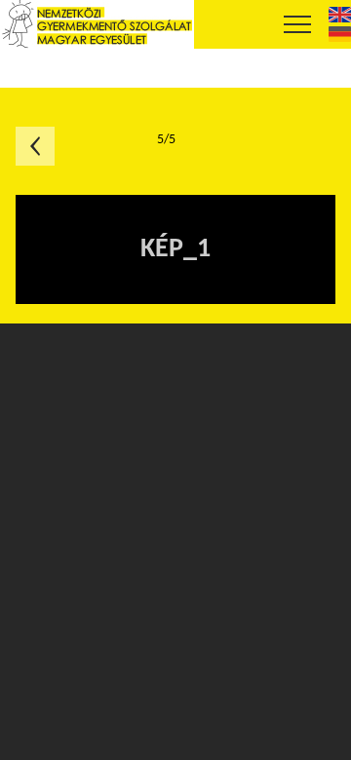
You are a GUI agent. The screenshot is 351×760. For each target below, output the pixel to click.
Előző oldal (35, 146)
